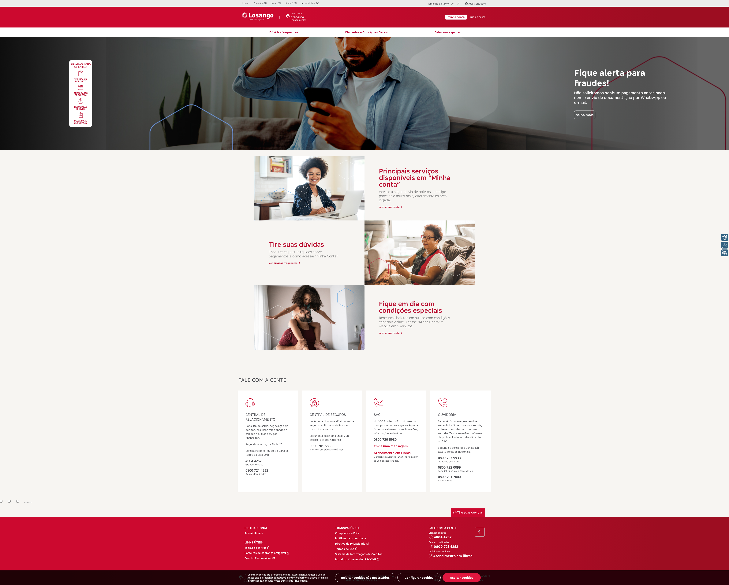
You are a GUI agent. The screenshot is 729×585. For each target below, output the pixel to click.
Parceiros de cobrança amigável (265, 552)
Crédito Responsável (258, 558)
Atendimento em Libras (392, 453)
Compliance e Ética (347, 533)
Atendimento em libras (452, 556)
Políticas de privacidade (350, 538)
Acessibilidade (254, 533)
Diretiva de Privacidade (294, 580)
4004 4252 (443, 537)
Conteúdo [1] (260, 3)
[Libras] (724, 237)
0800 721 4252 (446, 546)
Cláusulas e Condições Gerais (366, 32)
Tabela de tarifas (255, 547)
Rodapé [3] (291, 3)
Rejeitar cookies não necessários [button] (365, 578)
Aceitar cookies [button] (461, 578)
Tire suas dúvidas (469, 512)
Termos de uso (344, 548)
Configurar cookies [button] (419, 578)
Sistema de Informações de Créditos (358, 554)
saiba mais (584, 115)
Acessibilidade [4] (310, 3)
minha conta (456, 17)
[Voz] (724, 245)
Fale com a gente (447, 32)
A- (458, 3)
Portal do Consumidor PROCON (355, 559)
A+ (452, 3)
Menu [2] (276, 3)
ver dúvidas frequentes (283, 262)
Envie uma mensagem (391, 446)
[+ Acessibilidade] (724, 252)
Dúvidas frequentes (283, 32)
